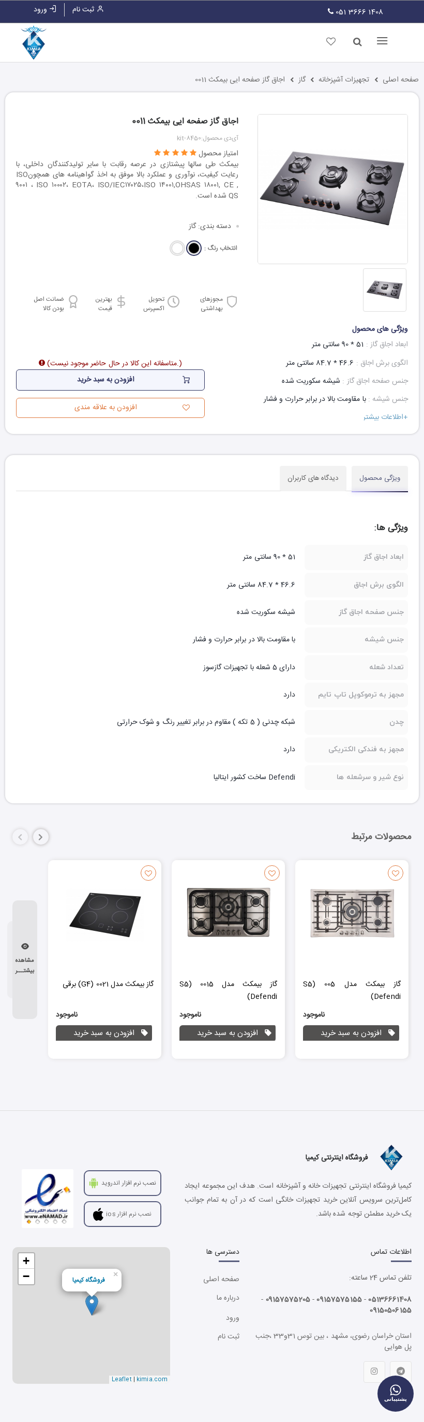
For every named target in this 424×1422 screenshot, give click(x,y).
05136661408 (390, 1300)
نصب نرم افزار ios (129, 1214)
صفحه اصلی (401, 80)
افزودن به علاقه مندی (105, 407)
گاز (302, 80)
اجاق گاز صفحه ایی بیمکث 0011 (240, 80)
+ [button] (26, 1260)
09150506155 (391, 1310)
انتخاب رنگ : (220, 248)
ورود (41, 10)
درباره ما (228, 1298)
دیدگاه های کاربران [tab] (313, 478)
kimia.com (152, 1379)
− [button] (26, 1276)
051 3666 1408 (358, 12)
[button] (41, 837)
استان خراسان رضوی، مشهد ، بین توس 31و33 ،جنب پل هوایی (333, 1341)
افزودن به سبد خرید (351, 1033)
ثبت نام (84, 10)
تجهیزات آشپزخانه (344, 80)
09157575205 (288, 1300)
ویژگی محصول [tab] (379, 478)
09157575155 (339, 1300)
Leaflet (122, 1379)
